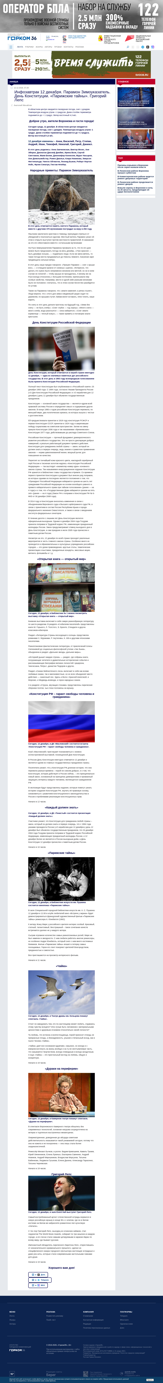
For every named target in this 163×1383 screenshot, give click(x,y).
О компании (88, 1316)
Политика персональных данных (96, 1328)
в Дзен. (40, 1275)
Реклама (79, 47)
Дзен (122, 1328)
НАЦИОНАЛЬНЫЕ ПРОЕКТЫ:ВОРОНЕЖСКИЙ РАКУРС (143, 38)
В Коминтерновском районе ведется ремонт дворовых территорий (136, 178)
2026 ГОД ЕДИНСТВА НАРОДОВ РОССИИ (77, 37)
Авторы (48, 47)
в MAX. (40, 1285)
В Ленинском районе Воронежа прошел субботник (133, 172)
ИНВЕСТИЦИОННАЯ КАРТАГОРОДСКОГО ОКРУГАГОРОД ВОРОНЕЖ (112, 39)
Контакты (68, 47)
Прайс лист (51, 1320)
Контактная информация (93, 1320)
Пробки (58, 47)
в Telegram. (42, 1280)
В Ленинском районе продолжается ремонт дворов (135, 183)
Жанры (39, 47)
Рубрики (29, 47)
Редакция (87, 1324)
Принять (150, 1380)
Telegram (123, 1316)
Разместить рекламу (54, 1316)
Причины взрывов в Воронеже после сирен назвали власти (133, 166)
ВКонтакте (124, 1320)
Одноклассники (126, 1324)
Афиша (13, 81)
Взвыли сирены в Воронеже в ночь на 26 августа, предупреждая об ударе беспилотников (135, 190)
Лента (20, 47)
